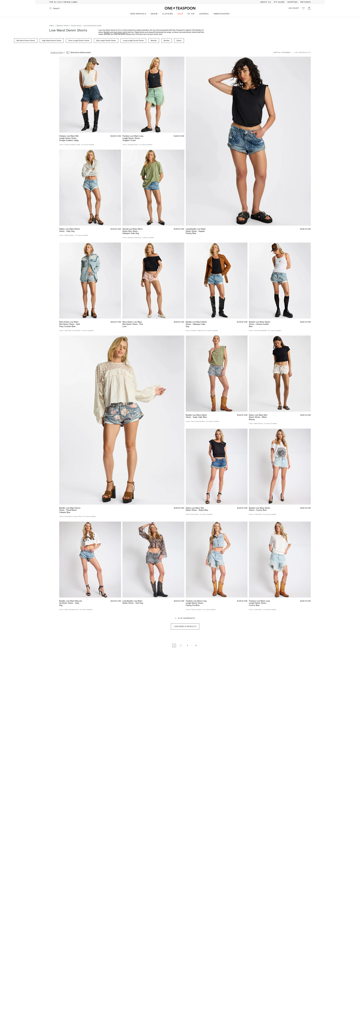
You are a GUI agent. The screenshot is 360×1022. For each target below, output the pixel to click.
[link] (165, 645)
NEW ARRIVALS (138, 14)
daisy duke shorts (120, 32)
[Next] (204, 645)
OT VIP (191, 14)
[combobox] (64, 8)
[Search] (50, 8)
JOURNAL (204, 14)
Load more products (185, 626)
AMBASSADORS (222, 14)
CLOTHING (167, 14)
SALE (180, 14)
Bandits (107, 32)
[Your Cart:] (309, 8)
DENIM (154, 14)
